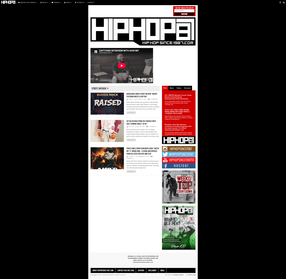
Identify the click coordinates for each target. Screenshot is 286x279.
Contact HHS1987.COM (126, 270)
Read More (131, 112)
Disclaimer (152, 270)
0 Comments (154, 99)
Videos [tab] (179, 88)
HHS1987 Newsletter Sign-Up (184, 8)
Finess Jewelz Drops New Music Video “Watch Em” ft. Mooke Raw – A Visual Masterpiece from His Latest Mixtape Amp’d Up (142, 151)
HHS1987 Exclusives (27, 2)
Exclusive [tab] (187, 88)
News (68, 2)
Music (44, 2)
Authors (141, 270)
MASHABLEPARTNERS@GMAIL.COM (143, 262)
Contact (90, 2)
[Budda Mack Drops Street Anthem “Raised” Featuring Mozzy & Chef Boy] (107, 104)
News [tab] (165, 88)
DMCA (162, 270)
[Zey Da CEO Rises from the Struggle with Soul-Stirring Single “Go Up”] (107, 131)
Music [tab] (172, 88)
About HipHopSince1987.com (103, 270)
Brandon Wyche (179, 275)
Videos (56, 2)
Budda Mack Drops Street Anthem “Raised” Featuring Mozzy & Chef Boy (142, 95)
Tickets (80, 2)
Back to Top (192, 275)
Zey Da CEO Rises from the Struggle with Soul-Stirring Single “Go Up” (141, 122)
